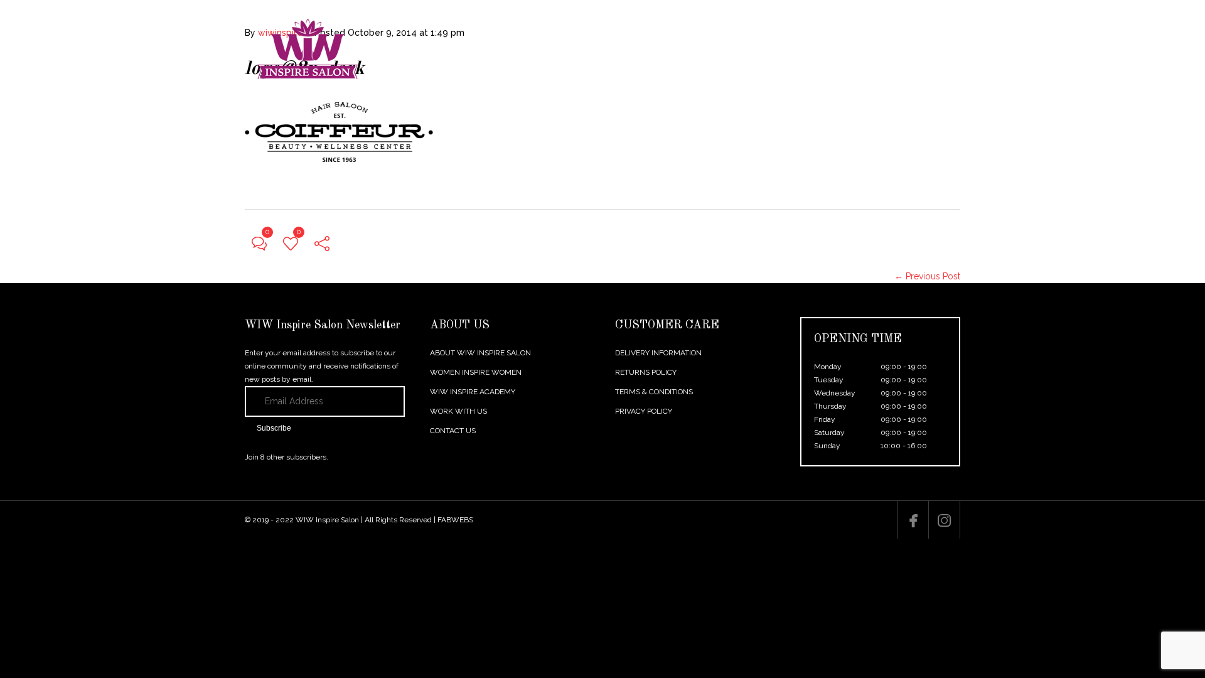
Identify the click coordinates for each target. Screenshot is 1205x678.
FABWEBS (455, 519)
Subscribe (274, 428)
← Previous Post (927, 276)
